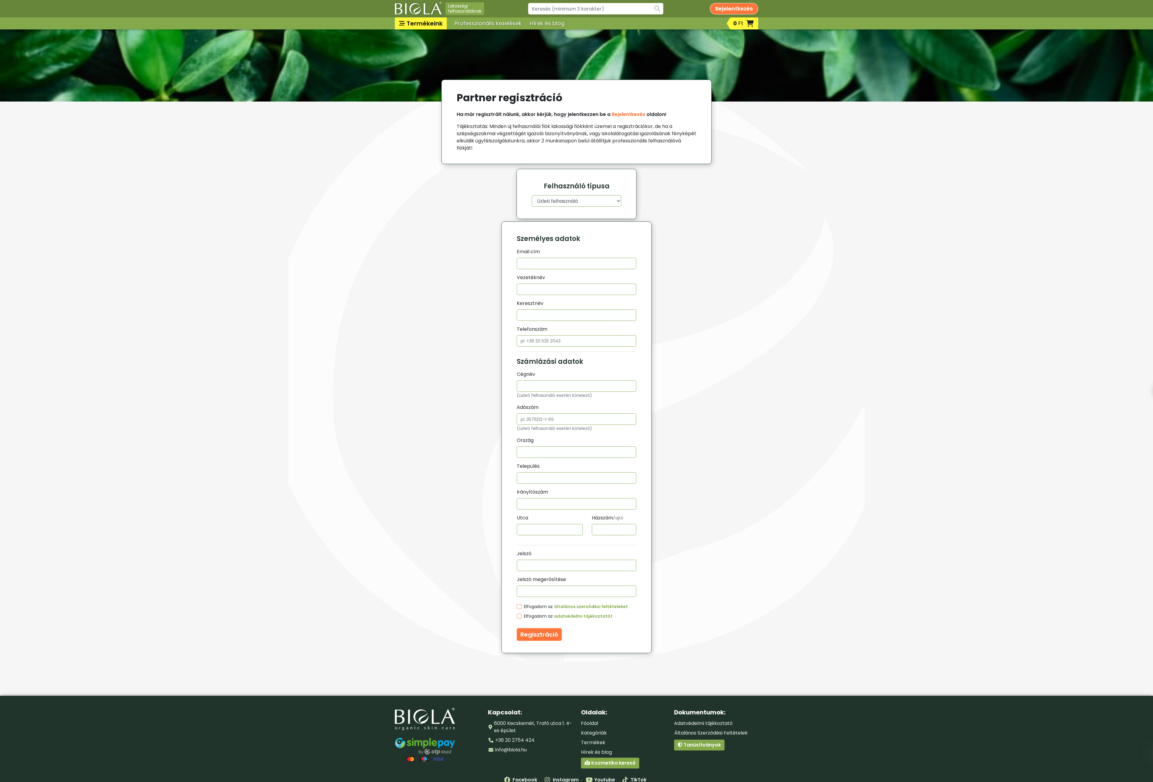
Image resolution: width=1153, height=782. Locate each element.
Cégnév (526, 374)
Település (528, 466)
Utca (522, 517)
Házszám (607, 517)
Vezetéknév (531, 277)
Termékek (593, 742)
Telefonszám (532, 329)
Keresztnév (530, 303)
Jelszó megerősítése (541, 579)
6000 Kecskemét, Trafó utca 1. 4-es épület (533, 727)
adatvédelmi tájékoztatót (583, 616)
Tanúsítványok (701, 744)
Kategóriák (594, 732)
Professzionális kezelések (488, 23)
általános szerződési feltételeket (591, 607)
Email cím (528, 251)
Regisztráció (539, 634)
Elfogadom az (576, 606)
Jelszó (524, 553)
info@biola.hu (511, 749)
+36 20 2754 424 (514, 740)
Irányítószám (532, 491)
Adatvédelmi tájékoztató (703, 723)
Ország (525, 440)
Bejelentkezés (628, 114)
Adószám (528, 407)
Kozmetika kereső (613, 762)
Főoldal (589, 723)
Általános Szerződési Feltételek (711, 732)
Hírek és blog (547, 23)
